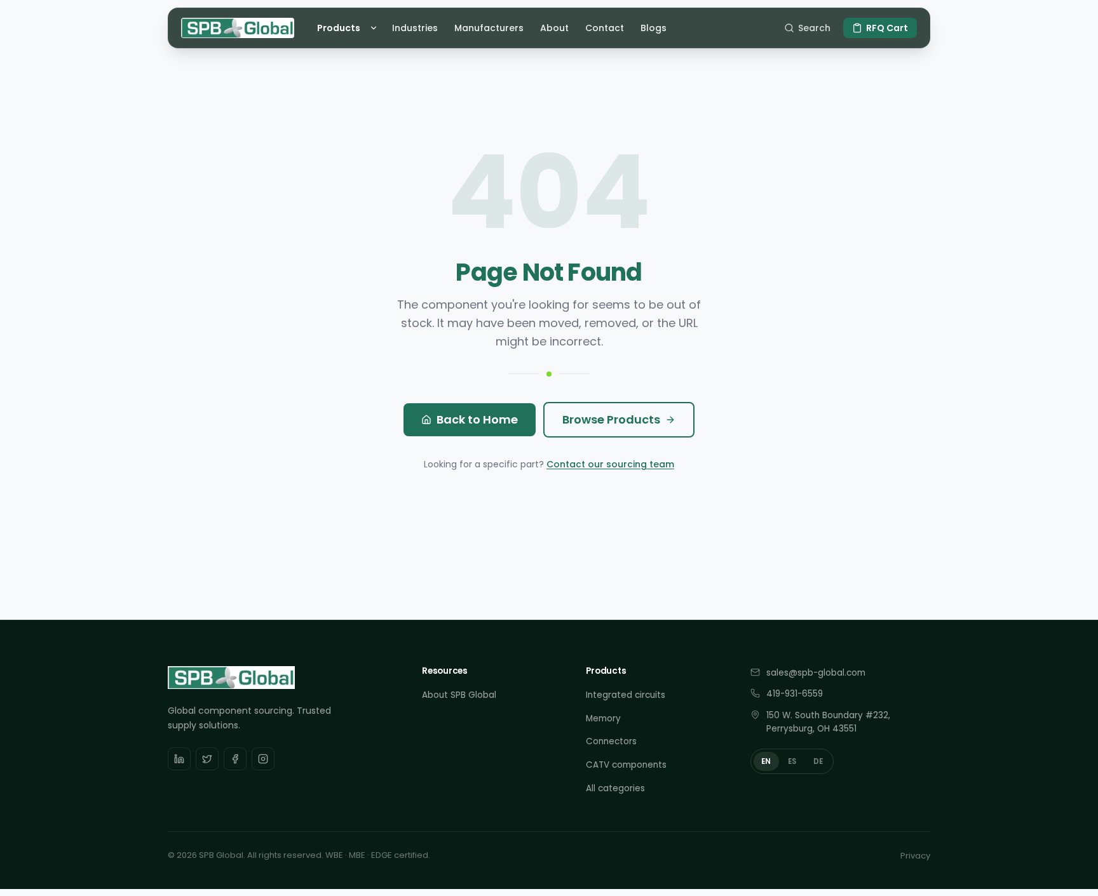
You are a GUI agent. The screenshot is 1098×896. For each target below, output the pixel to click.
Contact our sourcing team (610, 464)
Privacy (915, 856)
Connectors (611, 741)
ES (792, 761)
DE (818, 761)
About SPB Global (459, 695)
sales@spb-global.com (815, 673)
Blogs (653, 28)
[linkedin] (179, 758)
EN (766, 761)
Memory (603, 718)
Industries (415, 28)
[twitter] (207, 758)
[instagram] (263, 758)
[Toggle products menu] (375, 27)
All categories (615, 788)
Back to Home (477, 419)
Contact (604, 28)
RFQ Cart (887, 28)
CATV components (626, 765)
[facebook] (235, 758)
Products (338, 28)
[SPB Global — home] (237, 28)
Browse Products (611, 419)
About (554, 28)
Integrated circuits (625, 695)
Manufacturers (489, 28)
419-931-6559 (794, 694)
